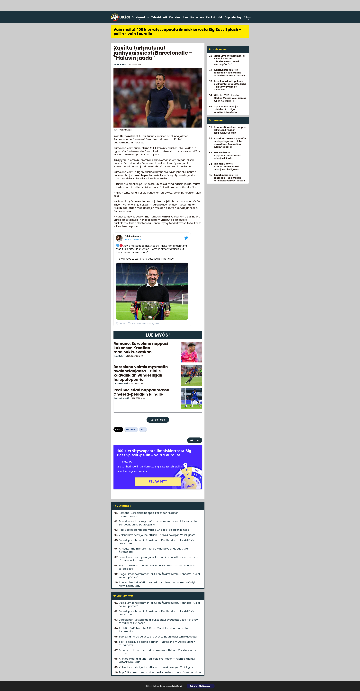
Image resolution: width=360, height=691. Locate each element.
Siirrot (248, 17)
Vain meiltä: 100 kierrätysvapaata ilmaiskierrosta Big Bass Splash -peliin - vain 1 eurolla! (177, 31)
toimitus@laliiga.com (200, 686)
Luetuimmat (125, 595)
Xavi (143, 429)
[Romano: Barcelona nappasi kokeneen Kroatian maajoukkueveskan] (191, 352)
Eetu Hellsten (120, 356)
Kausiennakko (178, 17)
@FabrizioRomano (133, 239)
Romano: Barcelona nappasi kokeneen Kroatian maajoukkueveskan (140, 348)
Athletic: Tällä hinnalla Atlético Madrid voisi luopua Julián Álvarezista (154, 550)
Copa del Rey (232, 17)
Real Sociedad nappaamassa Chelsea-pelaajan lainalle (141, 392)
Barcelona (197, 17)
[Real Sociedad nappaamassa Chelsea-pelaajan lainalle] (191, 398)
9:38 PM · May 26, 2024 (148, 323)
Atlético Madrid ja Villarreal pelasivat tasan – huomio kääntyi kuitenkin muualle (157, 584)
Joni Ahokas (119, 64)
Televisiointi (159, 17)
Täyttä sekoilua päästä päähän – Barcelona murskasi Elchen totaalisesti (157, 567)
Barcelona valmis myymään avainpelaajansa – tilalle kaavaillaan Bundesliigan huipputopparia (140, 373)
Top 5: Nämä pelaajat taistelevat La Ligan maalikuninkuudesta (158, 636)
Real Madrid (214, 17)
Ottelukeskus (140, 17)
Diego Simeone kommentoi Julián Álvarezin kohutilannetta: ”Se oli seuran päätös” (159, 575)
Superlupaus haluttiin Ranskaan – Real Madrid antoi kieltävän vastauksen (157, 541)
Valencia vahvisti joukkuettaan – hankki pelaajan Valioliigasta (157, 535)
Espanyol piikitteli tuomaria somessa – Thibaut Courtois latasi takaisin (157, 651)
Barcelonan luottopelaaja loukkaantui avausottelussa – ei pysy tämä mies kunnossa (158, 558)
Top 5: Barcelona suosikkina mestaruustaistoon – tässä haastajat (160, 672)
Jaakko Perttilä (121, 398)
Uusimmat (124, 505)
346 (133, 323)
